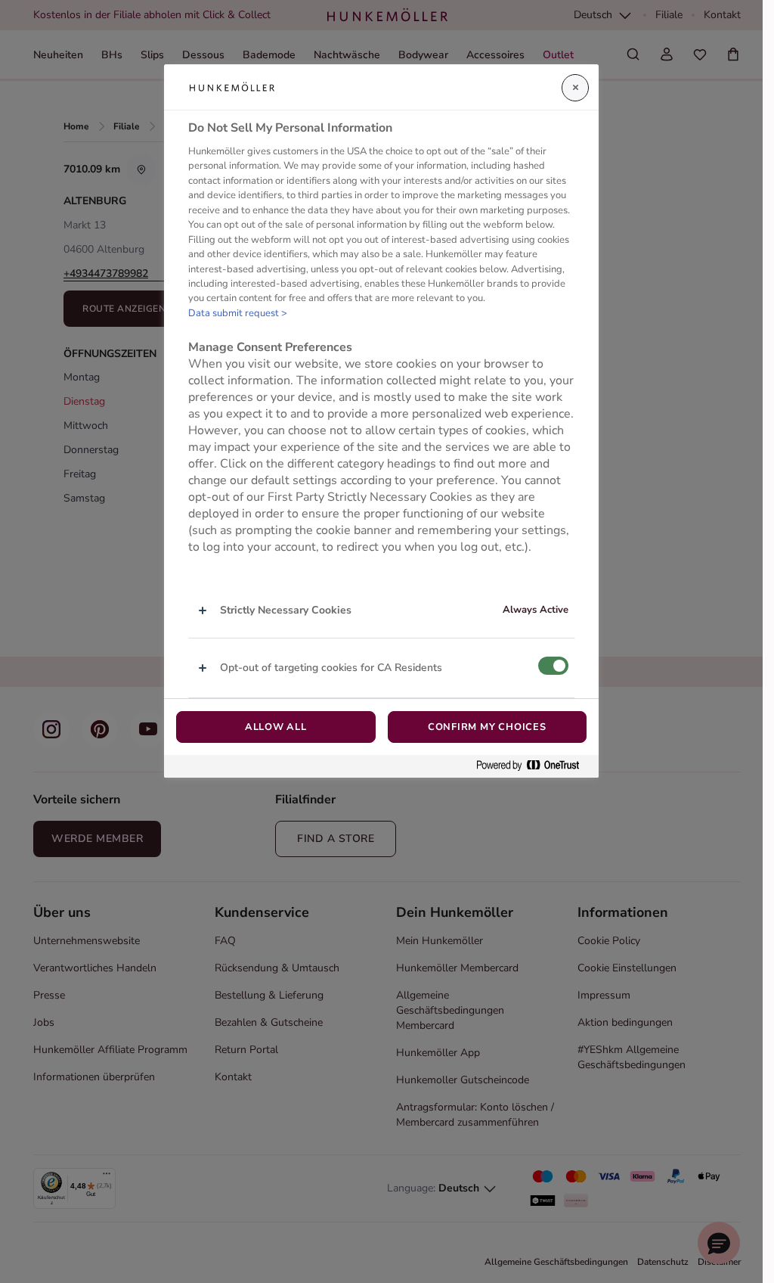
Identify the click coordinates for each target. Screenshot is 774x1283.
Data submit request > (237, 313)
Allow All (276, 727)
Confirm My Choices (487, 727)
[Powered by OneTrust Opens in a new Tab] (533, 765)
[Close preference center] (575, 88)
